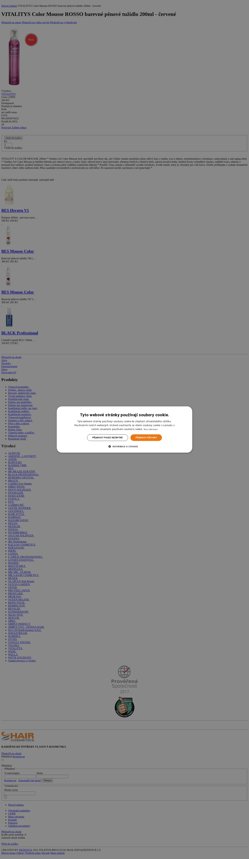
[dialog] (124, 429)
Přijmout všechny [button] (146, 437)
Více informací (151, 429)
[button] (124, 446)
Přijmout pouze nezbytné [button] (107, 437)
